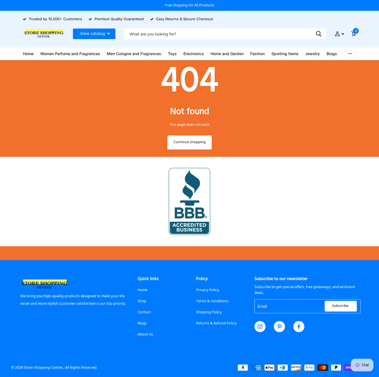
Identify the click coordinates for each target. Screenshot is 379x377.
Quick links (148, 279)
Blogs (142, 323)
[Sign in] (339, 34)
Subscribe (340, 306)
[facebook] (298, 326)
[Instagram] (259, 326)
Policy (202, 279)
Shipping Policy (209, 312)
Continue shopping (190, 142)
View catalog (93, 33)
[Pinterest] (279, 326)
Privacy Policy (207, 290)
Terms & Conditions (212, 301)
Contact (144, 312)
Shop (142, 301)
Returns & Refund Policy (216, 323)
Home (142, 290)
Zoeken (318, 34)
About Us (145, 334)
